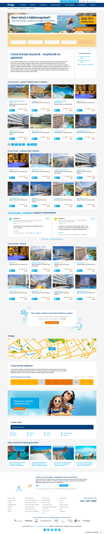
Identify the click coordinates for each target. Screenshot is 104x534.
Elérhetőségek (63, 498)
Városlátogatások (12, 504)
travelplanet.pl (44, 526)
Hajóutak (10, 507)
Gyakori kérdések (29, 498)
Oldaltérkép (62, 511)
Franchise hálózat (63, 507)
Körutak (10, 502)
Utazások (15, 8)
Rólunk (61, 502)
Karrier (61, 509)
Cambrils (14, 435)
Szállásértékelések (70, 5)
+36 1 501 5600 (88, 501)
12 (29, 144)
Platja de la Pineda (67, 433)
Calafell (14, 433)
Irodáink (61, 500)
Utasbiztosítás (46, 498)
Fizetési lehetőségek (30, 509)
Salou (30, 435)
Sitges (47, 435)
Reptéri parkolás (46, 500)
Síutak (9, 509)
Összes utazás (11, 498)
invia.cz (33, 526)
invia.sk (38, 526)
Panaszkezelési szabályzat (32, 511)
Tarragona (31, 433)
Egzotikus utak (11, 500)
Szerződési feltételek (30, 502)
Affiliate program (46, 502)
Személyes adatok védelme (32, 504)
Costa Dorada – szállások (20, 212)
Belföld (9, 511)
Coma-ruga (65, 435)
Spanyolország (23, 8)
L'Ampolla (48, 433)
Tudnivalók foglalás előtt (31, 500)
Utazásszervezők (63, 504)
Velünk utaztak (45, 510)
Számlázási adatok (29, 507)
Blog (43, 513)
